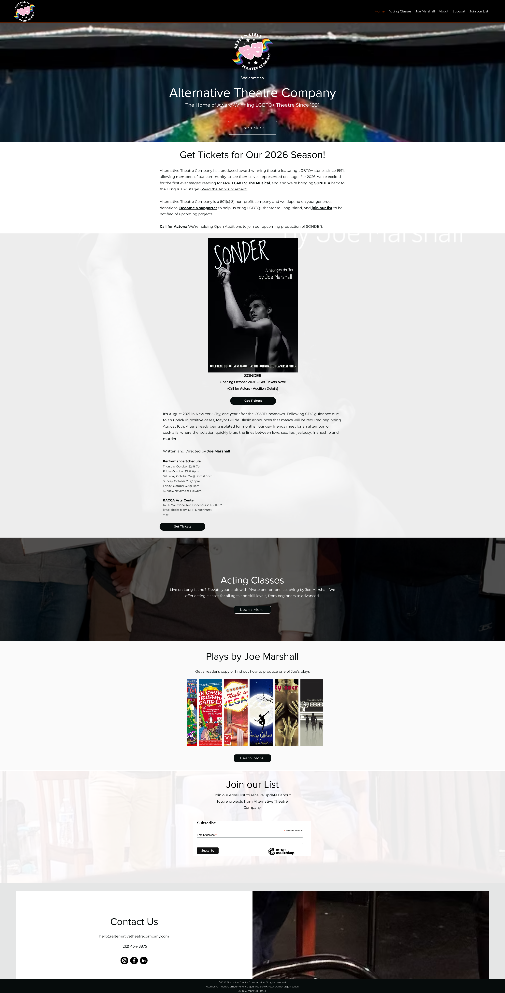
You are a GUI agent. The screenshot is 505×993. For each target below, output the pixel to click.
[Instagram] (124, 960)
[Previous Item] (194, 713)
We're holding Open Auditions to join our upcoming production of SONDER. (255, 226)
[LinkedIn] (144, 960)
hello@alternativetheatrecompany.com (134, 936)
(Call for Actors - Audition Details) (252, 388)
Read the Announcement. (224, 189)
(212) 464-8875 (134, 946)
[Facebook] (134, 960)
